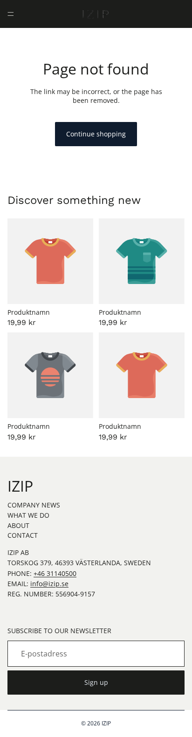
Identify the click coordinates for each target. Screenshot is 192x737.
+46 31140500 (55, 573)
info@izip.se (49, 583)
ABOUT (18, 525)
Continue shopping (96, 133)
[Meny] (10, 14)
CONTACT (22, 535)
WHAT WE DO (28, 515)
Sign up (96, 682)
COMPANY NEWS (33, 504)
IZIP (106, 723)
